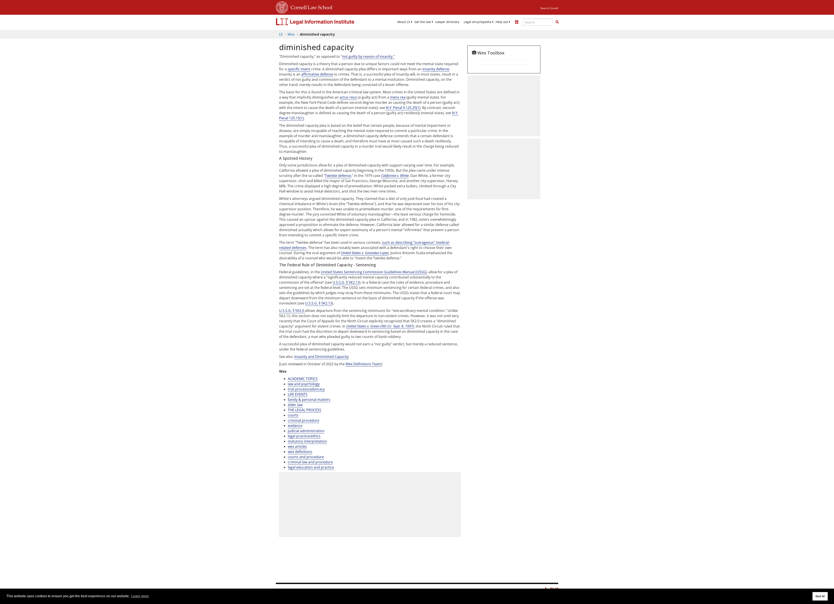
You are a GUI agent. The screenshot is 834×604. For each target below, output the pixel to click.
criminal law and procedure (310, 462)
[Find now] (557, 22)
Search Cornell (549, 8)
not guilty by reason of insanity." (368, 56)
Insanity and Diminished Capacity (321, 356)
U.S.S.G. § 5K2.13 (346, 282)
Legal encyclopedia (477, 22)
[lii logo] (324, 22)
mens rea (397, 97)
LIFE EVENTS (298, 394)
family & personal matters (309, 399)
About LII (403, 22)
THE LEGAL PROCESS (304, 410)
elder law (295, 404)
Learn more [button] (140, 596)
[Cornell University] (282, 6)
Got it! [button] (820, 596)
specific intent (299, 69)
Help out (502, 22)
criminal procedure (303, 420)
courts (293, 415)
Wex (291, 34)
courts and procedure (306, 456)
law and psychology (304, 384)
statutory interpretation (307, 441)
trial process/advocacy (306, 389)
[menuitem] (403, 22)
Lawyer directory (447, 22)
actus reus (348, 97)
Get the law (422, 22)
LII (281, 34)
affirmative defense (317, 74)
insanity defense (435, 69)
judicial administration (306, 430)
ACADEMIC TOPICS (303, 378)
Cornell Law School (310, 6)
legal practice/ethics (304, 436)
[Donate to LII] (516, 22)
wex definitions (300, 451)
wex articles (297, 446)
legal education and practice (311, 467)
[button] (557, 21)
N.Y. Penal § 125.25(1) (402, 107)
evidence (295, 425)
